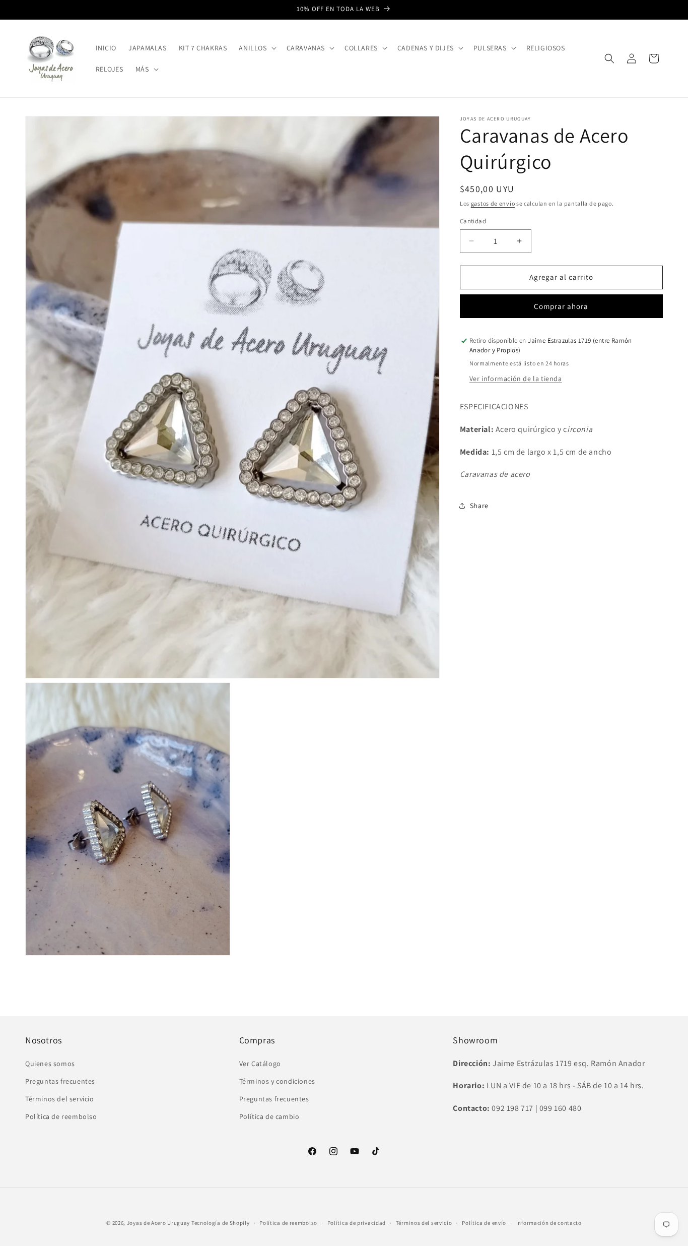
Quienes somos (50, 1063)
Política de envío (484, 1222)
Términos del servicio (59, 1098)
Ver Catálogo (260, 1063)
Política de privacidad (356, 1222)
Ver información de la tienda (515, 378)
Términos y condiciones (277, 1080)
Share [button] (479, 505)
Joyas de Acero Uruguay (158, 1222)
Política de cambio (269, 1116)
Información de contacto (549, 1222)
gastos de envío (493, 203)
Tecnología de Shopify (220, 1222)
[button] (256, 47)
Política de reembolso (61, 1116)
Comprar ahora (561, 306)
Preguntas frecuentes (60, 1080)
